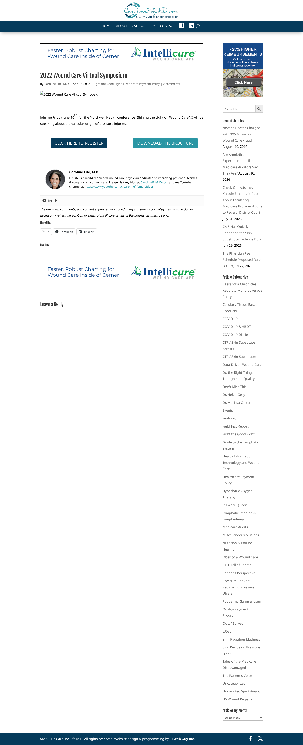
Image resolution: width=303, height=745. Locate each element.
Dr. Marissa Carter (237, 402)
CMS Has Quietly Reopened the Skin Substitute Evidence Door (242, 232)
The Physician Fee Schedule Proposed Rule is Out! (242, 259)
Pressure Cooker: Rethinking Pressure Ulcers (238, 587)
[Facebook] (56, 201)
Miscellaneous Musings (241, 535)
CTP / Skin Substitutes (240, 356)
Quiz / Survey (233, 623)
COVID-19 (230, 318)
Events (228, 410)
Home (106, 26)
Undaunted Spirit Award (241, 691)
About (121, 26)
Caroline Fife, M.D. (56, 84)
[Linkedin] (50, 201)
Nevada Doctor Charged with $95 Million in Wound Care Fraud (241, 134)
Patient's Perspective (239, 573)
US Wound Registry (238, 699)
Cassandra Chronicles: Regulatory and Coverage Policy (242, 290)
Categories (141, 26)
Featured (230, 418)
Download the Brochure (165, 143)
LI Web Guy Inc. (182, 739)
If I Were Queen (235, 505)
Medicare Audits (235, 527)
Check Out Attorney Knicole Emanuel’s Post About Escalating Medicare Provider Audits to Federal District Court (242, 200)
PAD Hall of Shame (237, 565)
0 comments (171, 84)
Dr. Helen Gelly (234, 394)
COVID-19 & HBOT (237, 326)
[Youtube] (44, 201)
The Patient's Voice (237, 675)
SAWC (227, 631)
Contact (167, 26)
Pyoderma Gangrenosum (242, 601)
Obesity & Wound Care (240, 557)
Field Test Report (236, 426)
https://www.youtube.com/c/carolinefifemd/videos (119, 187)
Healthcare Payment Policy (141, 84)
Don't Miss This (235, 386)
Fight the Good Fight (107, 84)
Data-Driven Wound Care (242, 364)
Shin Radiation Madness (241, 639)
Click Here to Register (79, 143)
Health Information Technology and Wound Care (241, 462)
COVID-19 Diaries (236, 334)
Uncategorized (234, 683)
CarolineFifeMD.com (154, 182)
